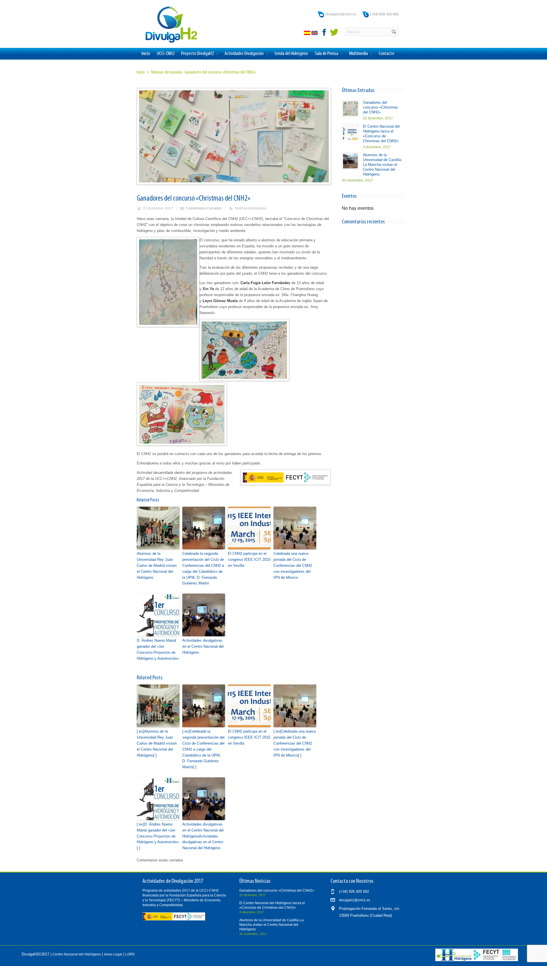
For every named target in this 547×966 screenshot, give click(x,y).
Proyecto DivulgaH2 (197, 53)
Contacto (386, 53)
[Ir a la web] (476, 960)
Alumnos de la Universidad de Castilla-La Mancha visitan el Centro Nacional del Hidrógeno (382, 164)
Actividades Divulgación (244, 53)
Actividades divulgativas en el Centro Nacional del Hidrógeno (203, 646)
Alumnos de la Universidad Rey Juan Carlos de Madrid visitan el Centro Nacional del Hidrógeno (157, 565)
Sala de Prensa (326, 53)
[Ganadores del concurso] (233, 136)
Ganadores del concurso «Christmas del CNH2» (380, 107)
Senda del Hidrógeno (291, 53)
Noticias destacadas (250, 208)
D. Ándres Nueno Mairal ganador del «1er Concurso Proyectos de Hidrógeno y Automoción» (158, 649)
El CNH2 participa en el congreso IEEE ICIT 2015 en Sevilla (249, 559)
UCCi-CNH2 (165, 53)
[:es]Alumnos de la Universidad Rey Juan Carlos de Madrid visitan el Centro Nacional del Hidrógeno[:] (157, 743)
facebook (324, 32)
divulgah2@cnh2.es (340, 14)
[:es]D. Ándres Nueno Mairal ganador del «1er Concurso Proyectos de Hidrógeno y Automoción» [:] (158, 836)
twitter (334, 32)
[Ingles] (315, 34)
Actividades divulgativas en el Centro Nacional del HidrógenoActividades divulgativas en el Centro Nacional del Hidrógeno (203, 836)
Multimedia (358, 53)
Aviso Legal (113, 954)
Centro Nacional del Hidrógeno (76, 954)
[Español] (307, 34)
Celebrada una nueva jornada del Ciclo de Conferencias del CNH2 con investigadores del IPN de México (293, 565)
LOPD (130, 954)
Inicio (146, 53)
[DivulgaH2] (169, 42)
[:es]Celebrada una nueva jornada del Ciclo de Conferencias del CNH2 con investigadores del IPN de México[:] (295, 743)
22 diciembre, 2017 (158, 208)
